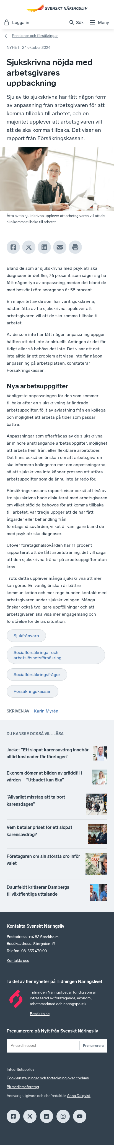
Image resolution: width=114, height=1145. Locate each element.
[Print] (75, 247)
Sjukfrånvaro (26, 635)
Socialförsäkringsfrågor (37, 674)
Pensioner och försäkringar (35, 35)
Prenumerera (93, 1045)
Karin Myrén (46, 711)
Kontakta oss (18, 960)
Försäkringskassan (32, 691)
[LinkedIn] (44, 247)
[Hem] (57, 8)
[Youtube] (79, 1116)
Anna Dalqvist (78, 1095)
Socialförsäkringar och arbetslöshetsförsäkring (37, 655)
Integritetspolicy (20, 1069)
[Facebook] (13, 247)
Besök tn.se (40, 1013)
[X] (28, 247)
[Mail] (59, 247)
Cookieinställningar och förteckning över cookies (48, 1078)
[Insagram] (63, 1116)
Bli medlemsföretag (23, 1087)
